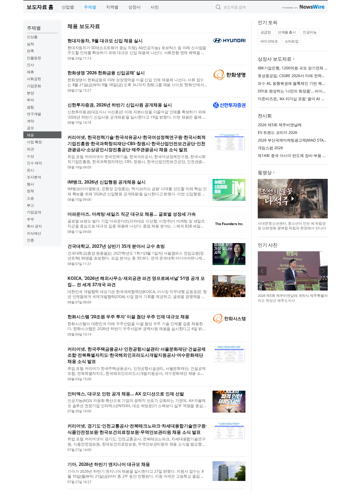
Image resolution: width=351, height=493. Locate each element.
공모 (30, 127)
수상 (30, 156)
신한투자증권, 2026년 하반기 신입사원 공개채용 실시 (119, 105)
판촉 (30, 50)
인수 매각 (34, 162)
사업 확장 (34, 141)
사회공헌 (34, 78)
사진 (155, 7)
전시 (30, 170)
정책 (30, 190)
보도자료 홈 (40, 6)
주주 (30, 219)
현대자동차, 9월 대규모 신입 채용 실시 (105, 41)
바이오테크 (269, 41)
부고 (30, 205)
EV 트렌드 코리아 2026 (277, 132)
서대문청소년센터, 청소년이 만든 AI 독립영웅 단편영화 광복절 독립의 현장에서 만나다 (292, 226)
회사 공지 (34, 226)
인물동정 (34, 57)
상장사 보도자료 (274, 59)
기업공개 (34, 212)
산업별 (68, 7)
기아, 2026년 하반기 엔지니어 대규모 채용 (108, 464)
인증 (30, 240)
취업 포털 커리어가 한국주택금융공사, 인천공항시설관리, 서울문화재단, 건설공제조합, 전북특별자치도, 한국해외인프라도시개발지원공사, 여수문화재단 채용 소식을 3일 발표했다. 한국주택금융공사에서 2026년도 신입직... (136, 371)
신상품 (32, 36)
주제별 (90, 7)
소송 (30, 198)
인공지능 (309, 32)
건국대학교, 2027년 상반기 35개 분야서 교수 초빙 (116, 246)
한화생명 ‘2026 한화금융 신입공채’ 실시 (106, 73)
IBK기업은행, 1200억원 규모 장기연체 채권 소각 (299, 68)
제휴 (30, 71)
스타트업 (291, 41)
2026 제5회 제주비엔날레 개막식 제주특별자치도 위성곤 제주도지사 (293, 298)
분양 (30, 93)
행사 (30, 184)
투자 (30, 99)
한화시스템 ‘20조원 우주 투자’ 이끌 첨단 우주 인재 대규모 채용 (128, 317)
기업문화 (34, 85)
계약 (30, 121)
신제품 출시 (287, 32)
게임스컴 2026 (270, 147)
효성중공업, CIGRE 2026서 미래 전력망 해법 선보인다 (304, 75)
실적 (30, 43)
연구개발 (34, 113)
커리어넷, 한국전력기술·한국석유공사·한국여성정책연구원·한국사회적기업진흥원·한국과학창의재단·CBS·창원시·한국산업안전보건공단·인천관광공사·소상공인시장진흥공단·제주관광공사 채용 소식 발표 (136, 143)
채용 (30, 135)
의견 (30, 149)
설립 (30, 107)
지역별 (112, 7)
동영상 (265, 172)
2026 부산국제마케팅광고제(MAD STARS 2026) (298, 140)
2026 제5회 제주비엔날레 (280, 124)
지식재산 (34, 233)
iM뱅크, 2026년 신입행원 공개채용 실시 (106, 182)
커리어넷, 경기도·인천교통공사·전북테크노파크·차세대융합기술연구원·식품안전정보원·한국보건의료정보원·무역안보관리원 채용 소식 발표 (137, 429)
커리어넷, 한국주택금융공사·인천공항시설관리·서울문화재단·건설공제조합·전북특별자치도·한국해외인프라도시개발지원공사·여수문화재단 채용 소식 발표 (136, 355)
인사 (30, 64)
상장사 (134, 7)
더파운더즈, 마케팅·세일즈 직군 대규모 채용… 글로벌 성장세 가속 (131, 214)
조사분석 (34, 176)
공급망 (266, 32)
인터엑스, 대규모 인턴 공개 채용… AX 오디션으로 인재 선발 (125, 394)
